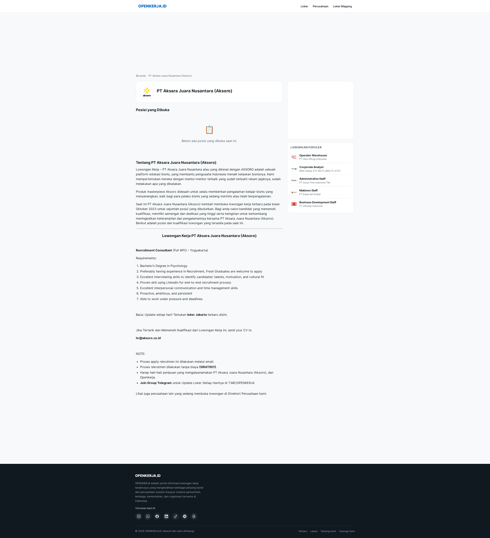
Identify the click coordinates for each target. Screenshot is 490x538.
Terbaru (302, 531)
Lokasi (314, 531)
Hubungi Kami (347, 531)
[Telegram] (184, 516)
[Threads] (194, 516)
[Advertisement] (245, 41)
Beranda (141, 75)
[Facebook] (157, 516)
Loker (304, 6)
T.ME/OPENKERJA (241, 383)
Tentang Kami (328, 531)
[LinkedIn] (166, 516)
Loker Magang (342, 6)
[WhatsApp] (148, 516)
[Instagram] (138, 516)
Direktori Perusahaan (243, 393)
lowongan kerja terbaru (246, 204)
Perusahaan (320, 6)
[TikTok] (175, 516)
